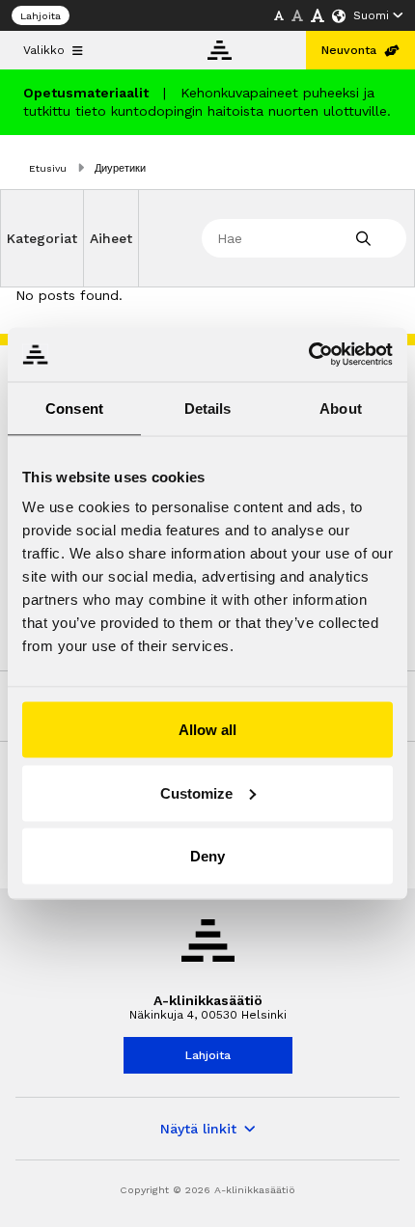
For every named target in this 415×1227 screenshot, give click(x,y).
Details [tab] (208, 407)
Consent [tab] (74, 407)
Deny (207, 856)
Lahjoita (40, 16)
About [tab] (340, 407)
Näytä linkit (198, 1128)
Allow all (207, 730)
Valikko (44, 50)
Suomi (371, 15)
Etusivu (48, 168)
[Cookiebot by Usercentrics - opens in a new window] (308, 355)
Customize (196, 792)
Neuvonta (348, 50)
